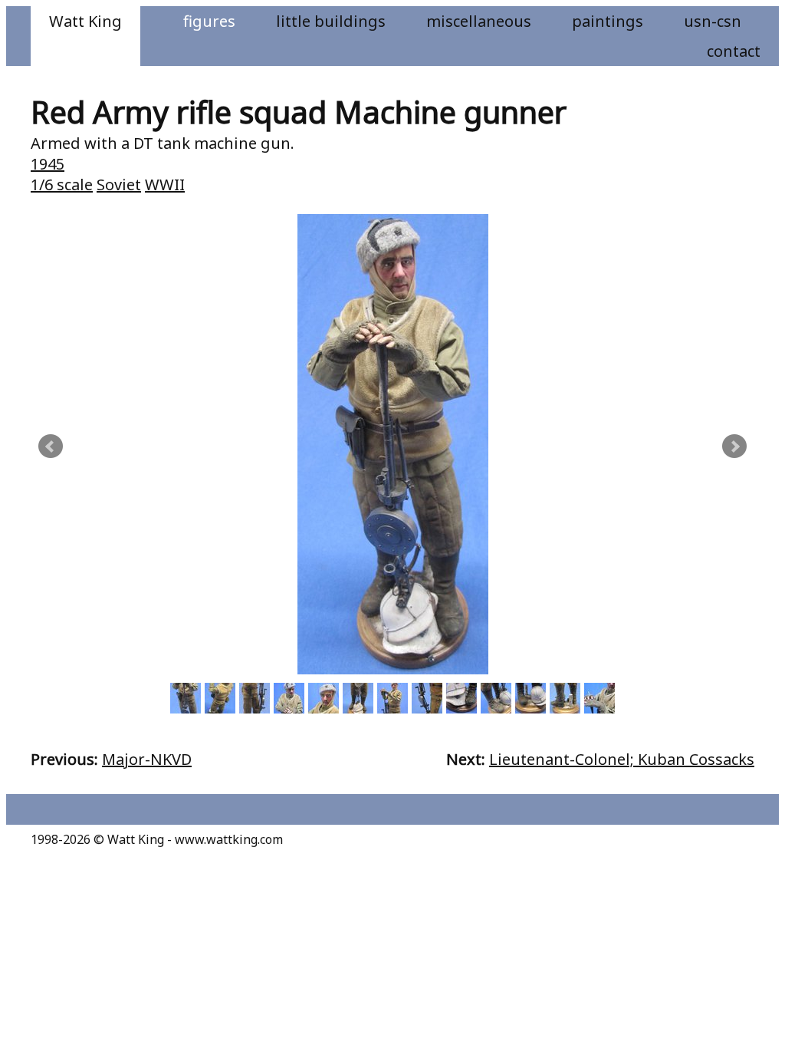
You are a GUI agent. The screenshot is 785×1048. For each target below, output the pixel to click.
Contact (733, 51)
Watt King (85, 21)
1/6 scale (62, 184)
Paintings (607, 21)
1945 (47, 163)
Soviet (119, 184)
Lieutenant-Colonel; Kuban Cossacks (621, 759)
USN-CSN (712, 21)
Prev (50, 446)
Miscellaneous (478, 21)
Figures (209, 21)
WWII (165, 184)
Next (734, 446)
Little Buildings (331, 21)
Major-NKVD (147, 759)
